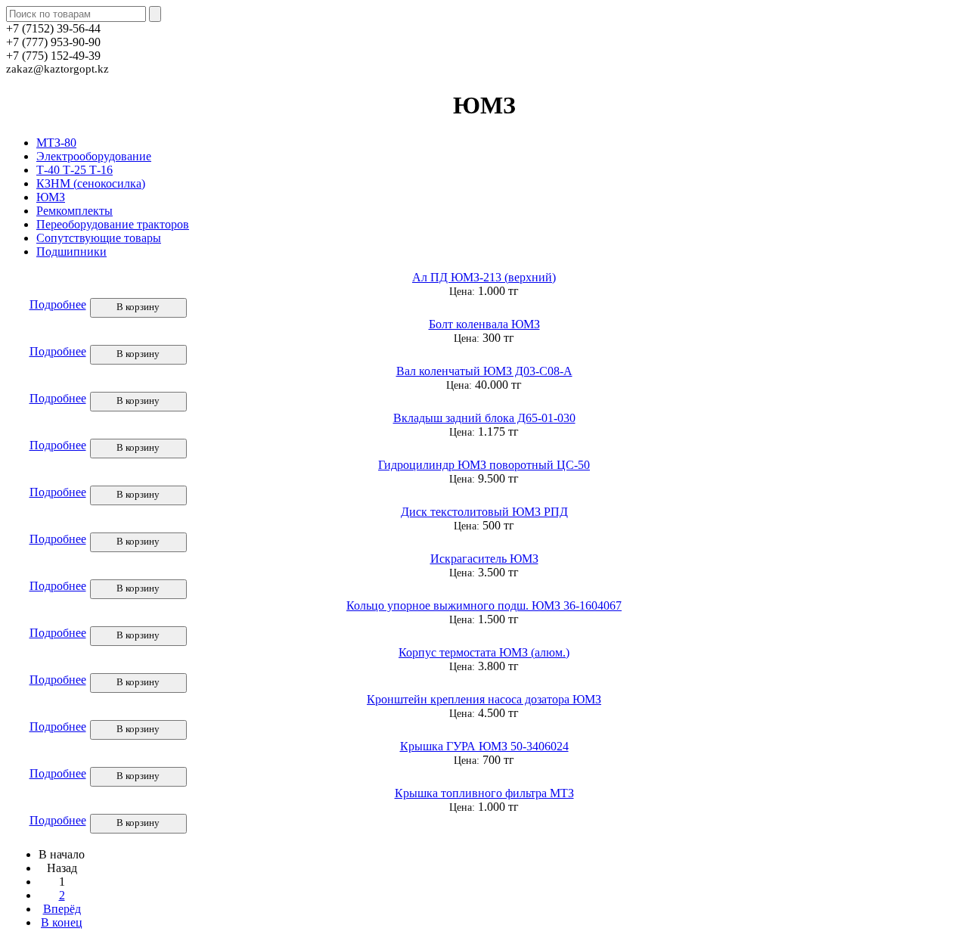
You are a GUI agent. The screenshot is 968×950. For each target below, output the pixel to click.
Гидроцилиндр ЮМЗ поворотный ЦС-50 (484, 464)
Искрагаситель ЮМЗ (484, 558)
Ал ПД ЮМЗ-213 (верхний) (484, 277)
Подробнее (57, 304)
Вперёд (62, 908)
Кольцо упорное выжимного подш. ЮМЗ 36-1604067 (484, 605)
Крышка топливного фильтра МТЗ (484, 793)
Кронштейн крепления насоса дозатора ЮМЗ (484, 699)
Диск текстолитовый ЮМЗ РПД (484, 511)
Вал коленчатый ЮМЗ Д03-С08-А (484, 371)
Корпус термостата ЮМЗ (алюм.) (484, 652)
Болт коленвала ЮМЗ (484, 324)
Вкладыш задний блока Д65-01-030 (484, 417)
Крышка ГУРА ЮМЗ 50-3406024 (484, 746)
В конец (61, 922)
